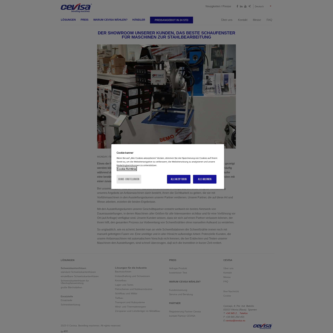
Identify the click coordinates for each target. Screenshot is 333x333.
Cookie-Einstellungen (128, 179)
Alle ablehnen (204, 179)
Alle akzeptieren (179, 179)
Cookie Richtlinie (126, 168)
